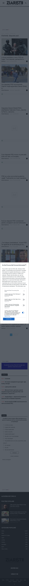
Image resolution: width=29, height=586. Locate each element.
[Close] (26, 265)
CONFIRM (9, 319)
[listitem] (14, 291)
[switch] (23, 294)
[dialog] (14, 293)
